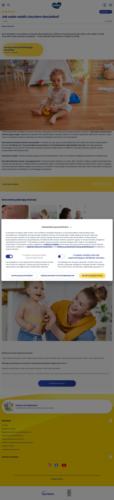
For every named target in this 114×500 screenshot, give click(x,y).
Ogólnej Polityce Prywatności (39, 247)
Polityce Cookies (51, 244)
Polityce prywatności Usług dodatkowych (75, 247)
